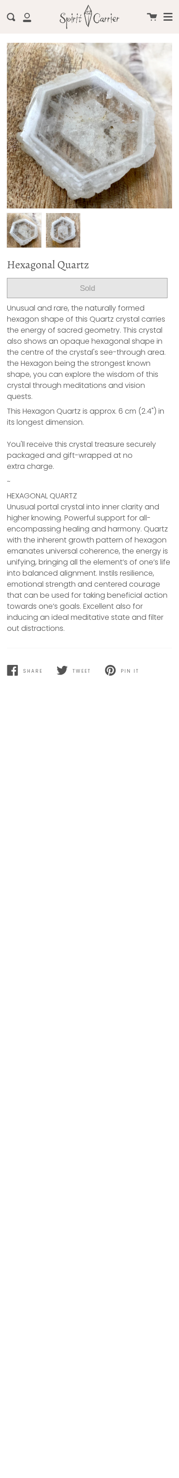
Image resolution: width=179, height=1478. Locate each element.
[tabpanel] (89, 125)
